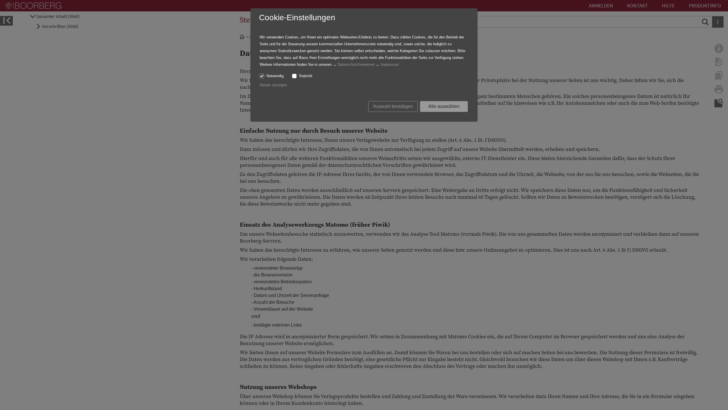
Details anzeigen (273, 85)
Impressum (389, 64)
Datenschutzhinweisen (356, 64)
